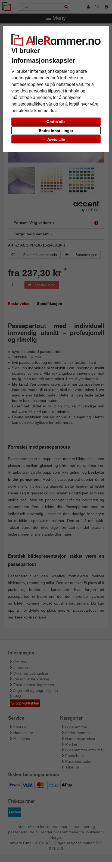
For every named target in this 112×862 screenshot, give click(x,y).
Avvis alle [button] (56, 139)
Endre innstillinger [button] (56, 130)
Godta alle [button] (56, 121)
